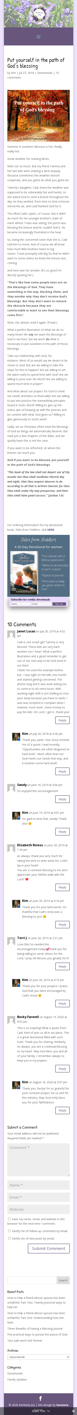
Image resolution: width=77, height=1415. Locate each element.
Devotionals (45, 73)
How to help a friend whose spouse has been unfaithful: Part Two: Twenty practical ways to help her (36, 1302)
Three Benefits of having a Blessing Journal (34, 1328)
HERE (50, 530)
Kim (13, 73)
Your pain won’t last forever (24, 1340)
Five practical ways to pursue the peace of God (37, 1334)
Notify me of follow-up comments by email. (40, 1231)
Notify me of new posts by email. (33, 1238)
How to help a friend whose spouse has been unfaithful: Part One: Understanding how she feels (36, 1317)
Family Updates (17, 1379)
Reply (62, 720)
